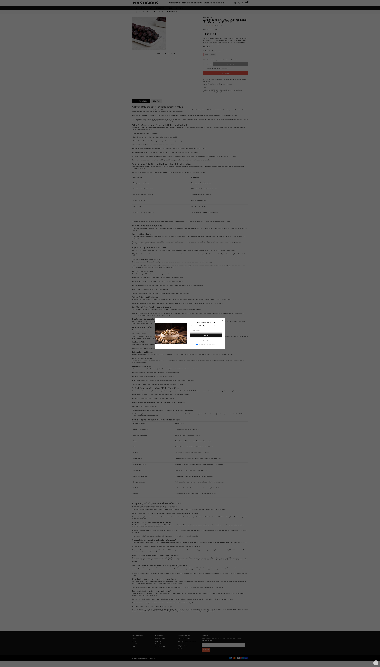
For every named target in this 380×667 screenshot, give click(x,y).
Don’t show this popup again (207, 344)
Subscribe (205, 335)
